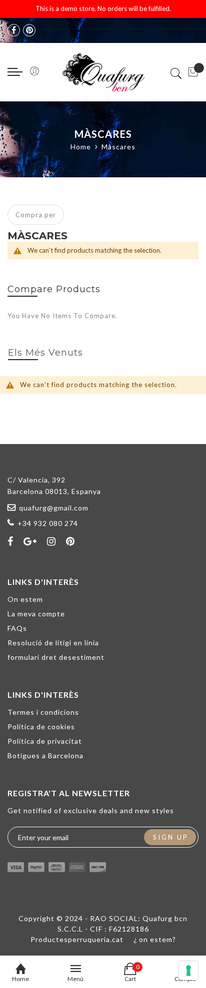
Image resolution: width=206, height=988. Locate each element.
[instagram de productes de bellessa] (51, 540)
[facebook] (14, 30)
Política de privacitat (45, 741)
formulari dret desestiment (56, 657)
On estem (25, 599)
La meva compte (36, 613)
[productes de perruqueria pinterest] (70, 540)
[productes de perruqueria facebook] (11, 540)
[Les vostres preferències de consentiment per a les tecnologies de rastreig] (188, 970)
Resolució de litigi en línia (53, 642)
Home (80, 146)
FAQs (17, 628)
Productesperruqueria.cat (77, 939)
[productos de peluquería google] (30, 540)
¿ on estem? (155, 939)
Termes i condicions (43, 712)
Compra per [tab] (36, 215)
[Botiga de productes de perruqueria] (103, 72)
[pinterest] (29, 30)
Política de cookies (41, 726)
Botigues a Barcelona (46, 755)
